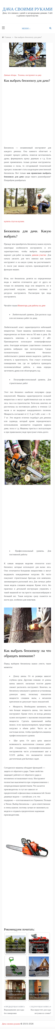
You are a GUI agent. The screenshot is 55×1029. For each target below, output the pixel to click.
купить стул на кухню (14, 221)
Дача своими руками (27, 9)
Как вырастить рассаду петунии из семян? (41, 1011)
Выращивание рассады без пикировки (14, 1011)
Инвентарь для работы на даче (31, 305)
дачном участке (39, 255)
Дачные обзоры (10, 75)
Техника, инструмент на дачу (29, 75)
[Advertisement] (27, 114)
